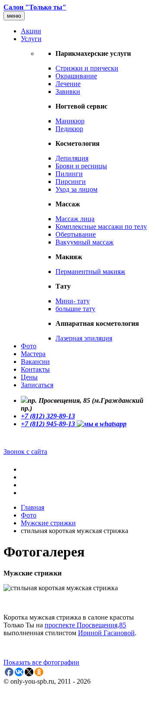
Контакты (35, 369)
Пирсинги (70, 181)
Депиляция (71, 158)
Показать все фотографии (41, 662)
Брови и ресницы (81, 166)
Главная (32, 507)
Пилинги (69, 173)
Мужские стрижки (48, 523)
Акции (31, 31)
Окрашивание (76, 76)
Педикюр (69, 128)
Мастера (33, 353)
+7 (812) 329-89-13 (48, 416)
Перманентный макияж (90, 271)
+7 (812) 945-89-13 (49, 424)
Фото (28, 346)
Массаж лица (74, 218)
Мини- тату (72, 301)
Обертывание (75, 234)
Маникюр (69, 121)
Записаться (37, 385)
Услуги (31, 38)
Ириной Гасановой (106, 632)
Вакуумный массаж (84, 242)
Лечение (68, 83)
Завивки (67, 91)
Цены (29, 377)
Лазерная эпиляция (83, 338)
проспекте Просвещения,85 (85, 625)
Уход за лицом (76, 189)
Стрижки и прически (86, 68)
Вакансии (35, 361)
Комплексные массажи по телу (101, 226)
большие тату (75, 308)
